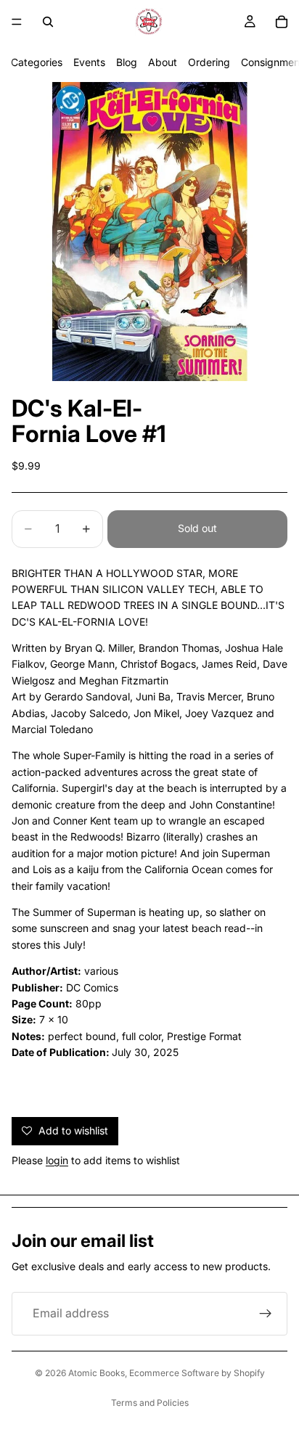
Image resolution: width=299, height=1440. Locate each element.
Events (89, 62)
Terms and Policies (150, 1402)
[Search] (48, 22)
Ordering (209, 62)
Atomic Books (96, 1372)
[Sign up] (265, 1313)
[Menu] (16, 21)
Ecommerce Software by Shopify (197, 1372)
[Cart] (282, 22)
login (57, 1160)
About (162, 62)
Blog (126, 62)
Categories (36, 62)
